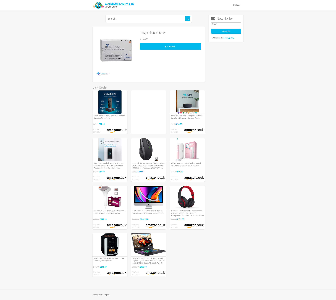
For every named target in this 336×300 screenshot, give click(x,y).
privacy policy (229, 38)
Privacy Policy (98, 295)
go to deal (170, 46)
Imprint (106, 295)
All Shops (236, 5)
